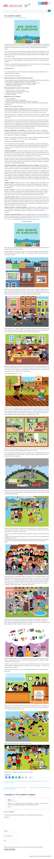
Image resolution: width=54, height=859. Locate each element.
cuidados (7, 782)
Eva (14, 800)
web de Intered (21, 139)
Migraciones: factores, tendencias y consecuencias (40, 787)
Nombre (6, 831)
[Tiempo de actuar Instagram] (49, 3)
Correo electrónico (8, 835)
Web (5, 840)
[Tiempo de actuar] (16, 4)
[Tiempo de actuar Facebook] (42, 3)
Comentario (6, 817)
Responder (9, 806)
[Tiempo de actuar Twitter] (39, 3)
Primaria (42, 781)
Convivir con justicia (20, 781)
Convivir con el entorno (13, 781)
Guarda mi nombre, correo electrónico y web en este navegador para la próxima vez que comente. (23, 847)
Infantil (39, 781)
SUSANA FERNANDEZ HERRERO (20, 17)
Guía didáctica (35, 781)
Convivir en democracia (29, 781)
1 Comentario (12, 782)
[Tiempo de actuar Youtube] (46, 3)
